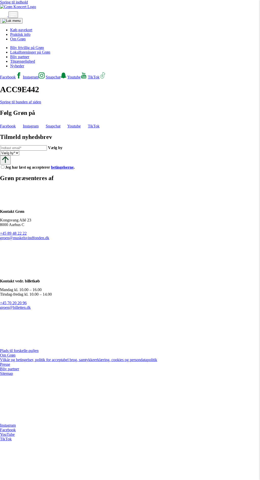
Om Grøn (18, 39)
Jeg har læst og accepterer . (44, 167)
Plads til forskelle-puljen (19, 350)
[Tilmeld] (5, 159)
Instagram (8, 425)
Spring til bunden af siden (20, 102)
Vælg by (55, 148)
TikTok (6, 439)
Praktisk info (20, 34)
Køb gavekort (21, 30)
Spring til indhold (14, 2)
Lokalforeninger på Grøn (30, 52)
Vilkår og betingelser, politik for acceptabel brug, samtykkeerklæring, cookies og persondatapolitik (78, 360)
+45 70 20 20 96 (13, 303)
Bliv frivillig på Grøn (27, 47)
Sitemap (6, 373)
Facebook (8, 430)
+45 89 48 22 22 (13, 233)
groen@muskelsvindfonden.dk (24, 238)
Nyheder (17, 66)
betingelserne (62, 167)
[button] (4, 15)
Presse (5, 364)
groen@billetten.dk (15, 307)
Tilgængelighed (22, 61)
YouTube (7, 434)
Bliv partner (19, 57)
